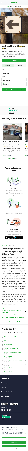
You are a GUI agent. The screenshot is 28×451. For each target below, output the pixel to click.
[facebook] (2, 410)
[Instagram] (4, 410)
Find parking (14, 60)
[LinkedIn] (10, 410)
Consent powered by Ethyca (20, 448)
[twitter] (7, 410)
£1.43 (12, 158)
